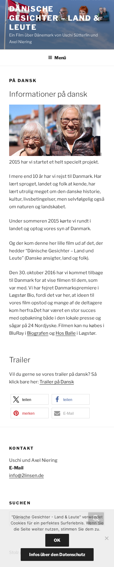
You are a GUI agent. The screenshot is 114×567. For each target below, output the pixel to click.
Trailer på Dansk (57, 382)
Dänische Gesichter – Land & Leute (54, 18)
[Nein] (106, 538)
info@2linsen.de (26, 475)
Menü (60, 57)
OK (57, 540)
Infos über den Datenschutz (57, 554)
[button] (30, 399)
